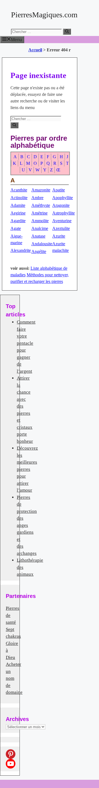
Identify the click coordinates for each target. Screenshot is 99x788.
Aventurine (62, 220)
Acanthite (18, 190)
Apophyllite (62, 197)
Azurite (58, 236)
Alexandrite (20, 250)
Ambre (37, 197)
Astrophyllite (63, 213)
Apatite (58, 190)
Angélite (38, 251)
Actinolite (19, 197)
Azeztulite (61, 228)
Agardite (18, 220)
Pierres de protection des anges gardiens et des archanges (27, 525)
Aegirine (18, 213)
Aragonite (61, 205)
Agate (15, 228)
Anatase (38, 236)
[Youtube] (10, 763)
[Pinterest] (10, 754)
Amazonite (40, 190)
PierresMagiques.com (44, 14)
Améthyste (40, 205)
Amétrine (39, 213)
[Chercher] (67, 32)
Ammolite (40, 220)
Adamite (17, 205)
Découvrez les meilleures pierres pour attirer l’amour (27, 469)
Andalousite (41, 243)
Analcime (39, 228)
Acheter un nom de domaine (14, 678)
